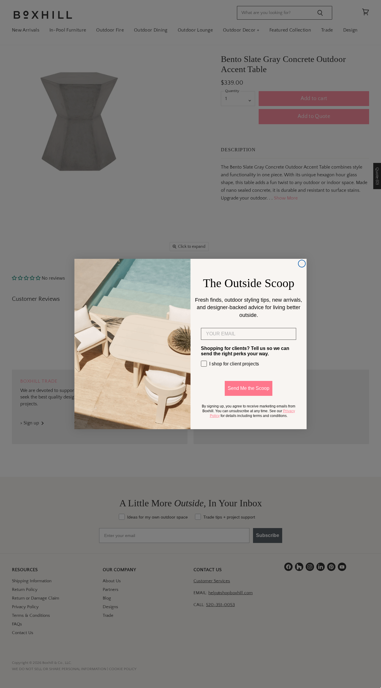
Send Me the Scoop (248, 388)
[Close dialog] (301, 263)
